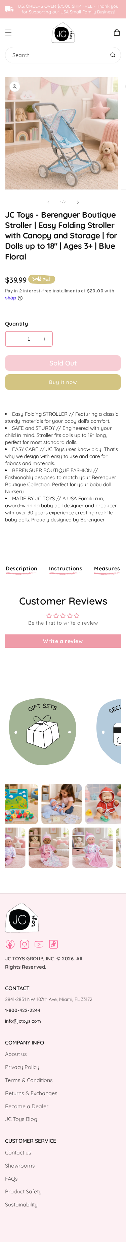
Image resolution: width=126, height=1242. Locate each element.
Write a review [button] (63, 641)
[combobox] (61, 55)
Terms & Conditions (29, 1080)
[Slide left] (48, 202)
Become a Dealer (26, 1106)
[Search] (113, 55)
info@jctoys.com (23, 1021)
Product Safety (23, 1191)
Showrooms (20, 1165)
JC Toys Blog (21, 1119)
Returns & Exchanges (31, 1093)
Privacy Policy (22, 1067)
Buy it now (63, 382)
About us (16, 1054)
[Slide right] (78, 202)
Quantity (16, 323)
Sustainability (21, 1204)
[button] (14, 32)
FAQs (11, 1178)
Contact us (18, 1152)
